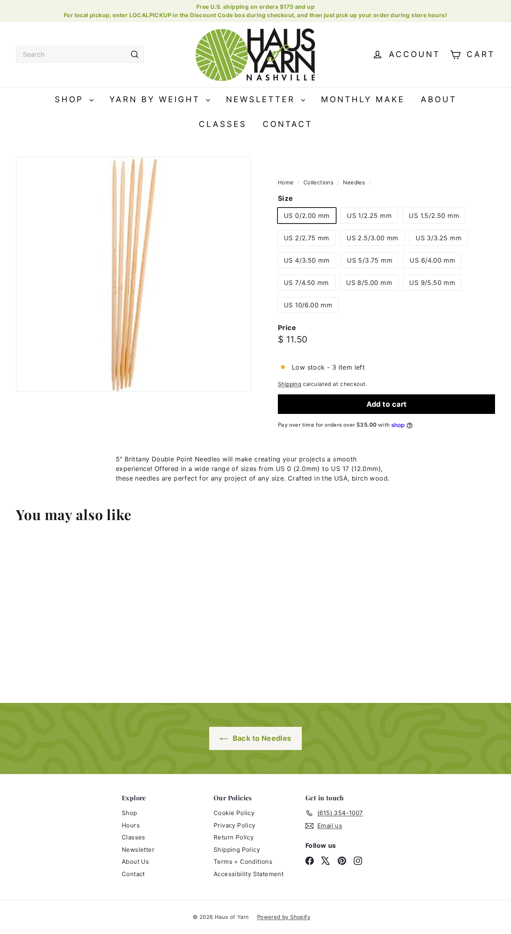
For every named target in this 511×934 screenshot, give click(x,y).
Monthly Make (363, 99)
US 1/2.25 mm (369, 216)
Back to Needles (261, 738)
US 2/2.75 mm (306, 238)
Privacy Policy (235, 825)
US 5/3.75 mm (369, 260)
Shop (71, 99)
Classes (223, 124)
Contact (288, 124)
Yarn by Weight (156, 99)
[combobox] (80, 54)
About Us (135, 861)
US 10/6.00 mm (308, 305)
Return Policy (234, 837)
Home (286, 182)
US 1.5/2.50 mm (434, 216)
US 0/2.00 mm (307, 216)
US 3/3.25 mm (438, 238)
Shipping (289, 384)
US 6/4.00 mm (432, 260)
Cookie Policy (234, 813)
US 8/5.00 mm (369, 283)
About (439, 99)
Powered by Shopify (283, 917)
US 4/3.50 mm (307, 260)
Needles (354, 182)
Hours (131, 825)
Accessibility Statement (248, 874)
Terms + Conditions (243, 861)
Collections (319, 182)
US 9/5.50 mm (432, 283)
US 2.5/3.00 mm (372, 238)
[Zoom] (133, 274)
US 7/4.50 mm (306, 283)
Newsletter (262, 99)
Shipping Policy (237, 849)
